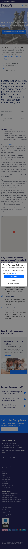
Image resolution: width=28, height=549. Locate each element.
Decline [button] (14, 280)
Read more (14, 273)
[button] (14, 284)
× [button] (25, 265)
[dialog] (14, 275)
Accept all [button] (14, 276)
